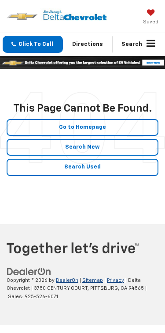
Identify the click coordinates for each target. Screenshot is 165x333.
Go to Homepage (82, 127)
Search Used (82, 167)
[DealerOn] (29, 271)
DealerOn (67, 280)
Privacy (115, 280)
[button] (33, 44)
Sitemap (92, 280)
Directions (87, 44)
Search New (82, 147)
